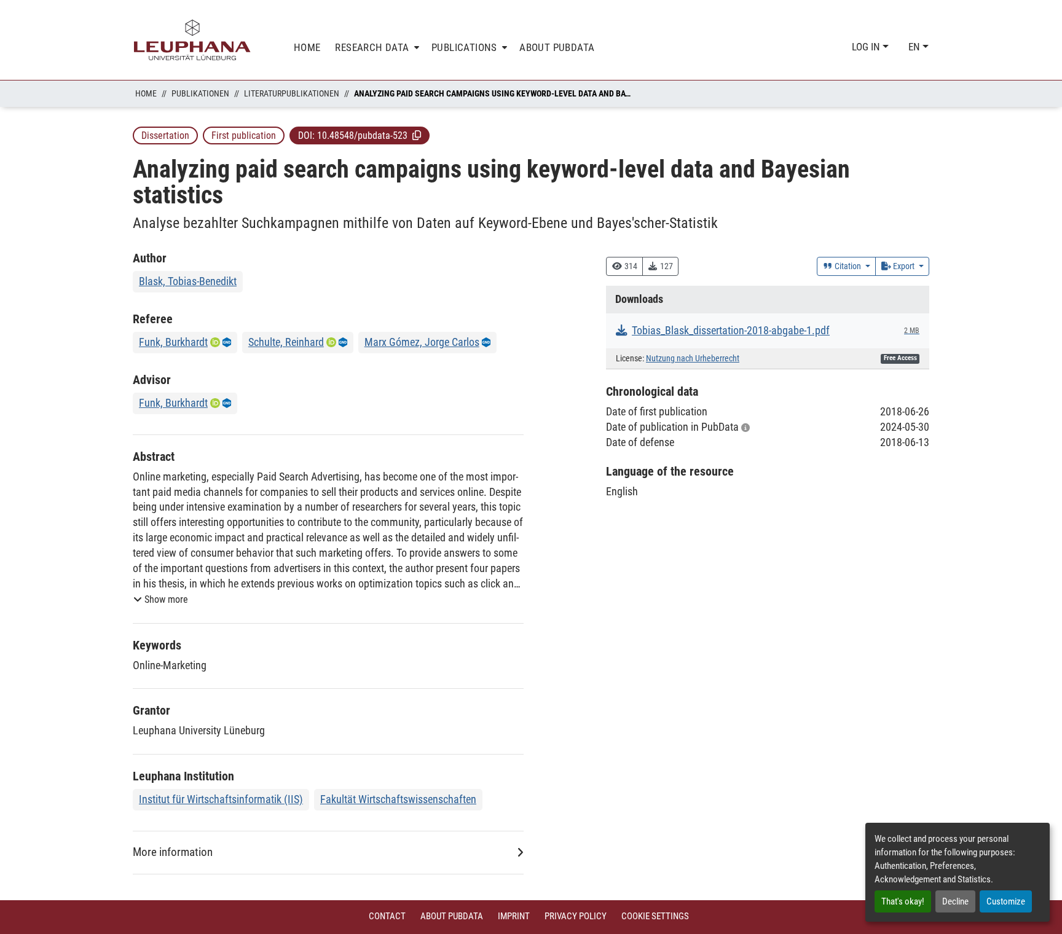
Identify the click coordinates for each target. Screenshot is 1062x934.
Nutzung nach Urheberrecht (692, 358)
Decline (955, 901)
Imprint (514, 916)
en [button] (915, 47)
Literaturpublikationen (291, 93)
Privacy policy (576, 916)
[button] (416, 135)
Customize (1005, 901)
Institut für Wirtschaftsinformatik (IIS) (221, 799)
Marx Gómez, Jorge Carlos (421, 342)
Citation (848, 266)
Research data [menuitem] (372, 47)
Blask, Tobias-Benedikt (188, 281)
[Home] (192, 39)
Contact (387, 916)
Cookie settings (655, 916)
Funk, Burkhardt (173, 342)
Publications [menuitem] (464, 47)
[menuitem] (375, 48)
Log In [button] (867, 47)
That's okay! (902, 901)
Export (903, 266)
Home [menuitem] (307, 47)
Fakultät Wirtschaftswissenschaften (398, 799)
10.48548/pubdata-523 (362, 135)
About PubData (451, 916)
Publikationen (200, 93)
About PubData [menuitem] (556, 47)
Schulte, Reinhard (286, 342)
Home (146, 93)
